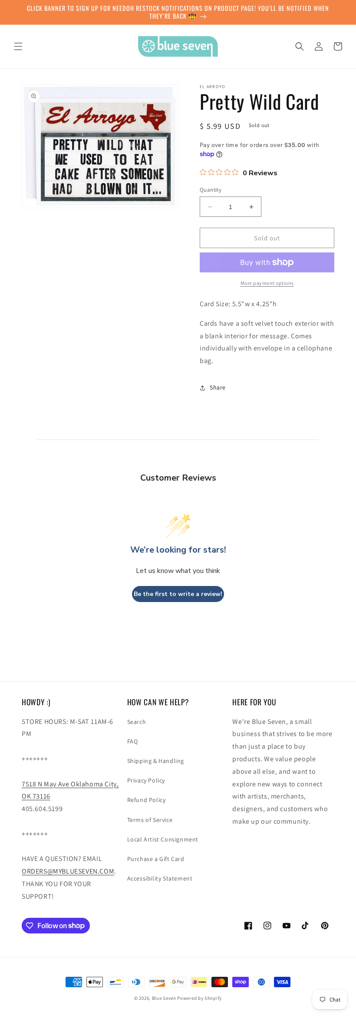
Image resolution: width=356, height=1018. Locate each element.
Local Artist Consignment (162, 839)
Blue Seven (164, 998)
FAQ (132, 741)
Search (136, 722)
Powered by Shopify (199, 998)
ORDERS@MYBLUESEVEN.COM (68, 871)
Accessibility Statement (160, 878)
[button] (18, 46)
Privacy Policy (146, 780)
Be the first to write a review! (178, 594)
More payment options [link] (267, 283)
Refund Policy (146, 800)
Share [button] (218, 387)
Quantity (210, 189)
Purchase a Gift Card (156, 859)
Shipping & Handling (155, 761)
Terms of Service (150, 820)
